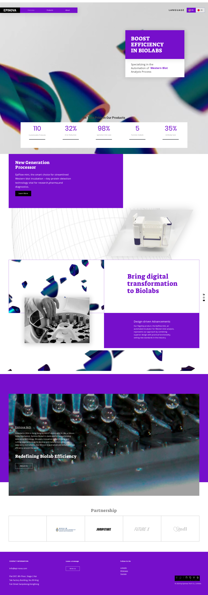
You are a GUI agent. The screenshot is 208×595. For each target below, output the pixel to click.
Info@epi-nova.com (18, 568)
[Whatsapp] (204, 297)
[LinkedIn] (204, 294)
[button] (73, 568)
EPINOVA (10, 10)
